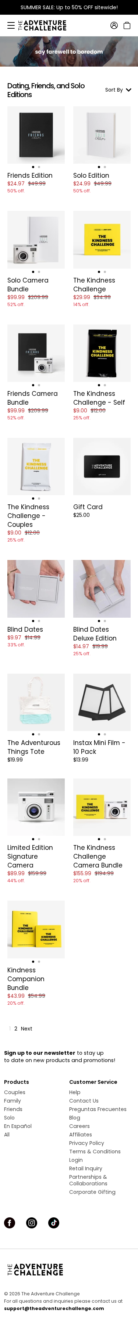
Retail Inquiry (85, 1168)
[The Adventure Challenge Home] (46, 25)
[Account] (114, 25)
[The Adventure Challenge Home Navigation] (69, 1269)
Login (76, 1160)
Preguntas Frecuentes (98, 1109)
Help (75, 1092)
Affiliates (80, 1134)
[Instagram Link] (32, 1223)
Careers (79, 1126)
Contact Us (84, 1100)
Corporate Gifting (92, 1192)
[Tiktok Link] (54, 1223)
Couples (14, 1092)
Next (26, 1028)
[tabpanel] (36, 135)
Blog (74, 1117)
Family (12, 1100)
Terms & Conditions (95, 1151)
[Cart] (126, 25)
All (7, 1134)
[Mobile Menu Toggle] (11, 25)
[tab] (33, 167)
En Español (18, 1126)
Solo (9, 1117)
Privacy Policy (86, 1143)
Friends (13, 1109)
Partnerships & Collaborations (88, 1180)
